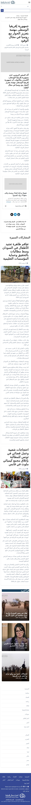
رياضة (27, 701)
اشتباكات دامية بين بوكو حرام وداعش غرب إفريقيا (16, 675)
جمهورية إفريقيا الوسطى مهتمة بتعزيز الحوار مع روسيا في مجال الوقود (19, 33)
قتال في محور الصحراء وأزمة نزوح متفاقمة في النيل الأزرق (16, 614)
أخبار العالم (26, 718)
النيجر (27, 743)
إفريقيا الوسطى (19, 47)
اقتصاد (27, 697)
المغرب (27, 739)
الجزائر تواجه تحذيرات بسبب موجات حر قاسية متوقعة (9, 224)
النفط (9, 47)
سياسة (18, 55)
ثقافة (27, 705)
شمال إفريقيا (25, 710)
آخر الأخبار (27, 55)
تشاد (28, 747)
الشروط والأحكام (10, 799)
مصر (27, 760)
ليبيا (28, 752)
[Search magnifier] (2, 10)
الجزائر (27, 735)
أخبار (27, 722)
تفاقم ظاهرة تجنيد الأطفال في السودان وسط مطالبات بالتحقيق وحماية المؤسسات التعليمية (15, 251)
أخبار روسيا (14, 45)
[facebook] (24, 786)
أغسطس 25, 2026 (20, 617)
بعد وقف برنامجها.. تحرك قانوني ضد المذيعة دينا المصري (15, 645)
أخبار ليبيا (26, 727)
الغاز (13, 47)
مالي (27, 756)
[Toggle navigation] (29, 2)
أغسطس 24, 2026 (20, 648)
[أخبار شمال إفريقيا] (9, 2)
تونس (27, 764)
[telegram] (28, 786)
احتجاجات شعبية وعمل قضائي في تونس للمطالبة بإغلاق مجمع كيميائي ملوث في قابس (16, 457)
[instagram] (21, 786)
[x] (26, 786)
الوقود (5, 47)
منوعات (27, 714)
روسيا (26, 49)
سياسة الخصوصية (19, 799)
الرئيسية (27, 688)
